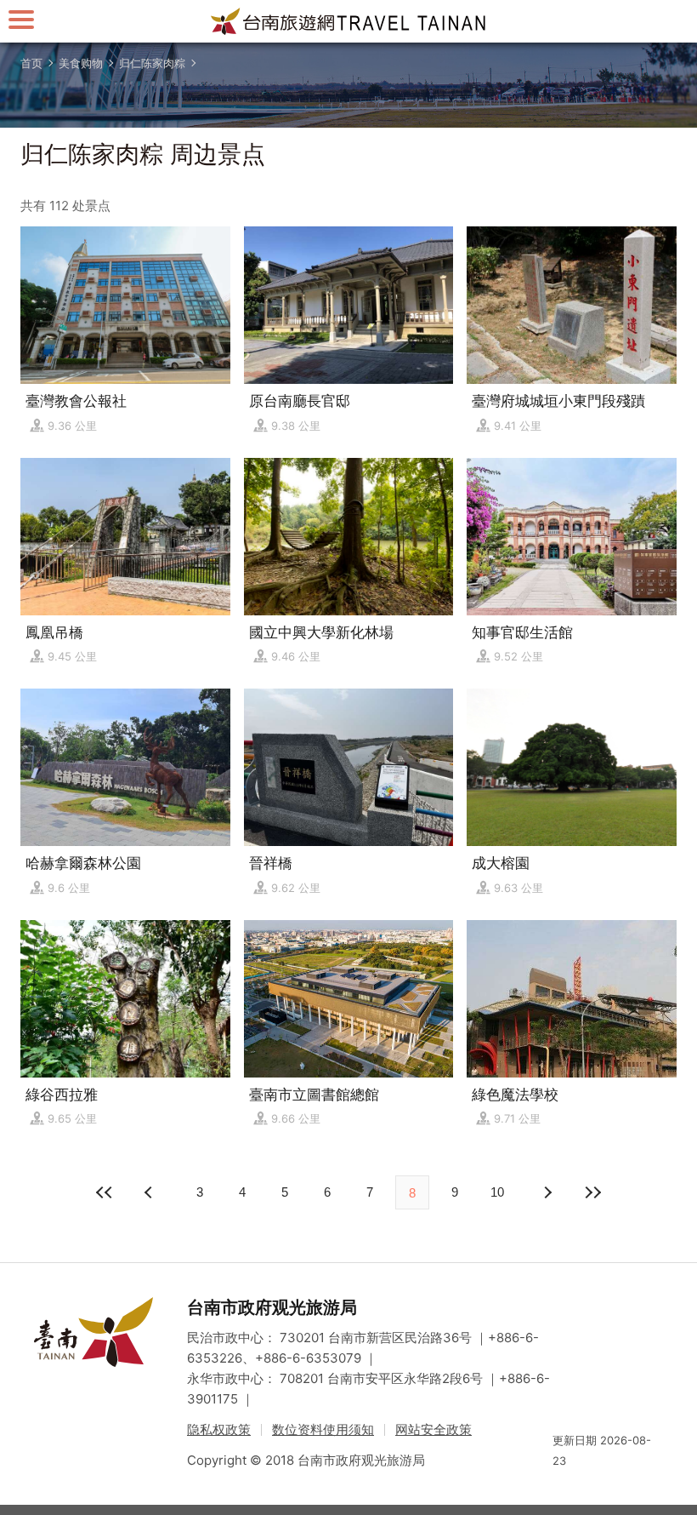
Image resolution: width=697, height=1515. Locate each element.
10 (497, 1192)
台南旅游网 (348, 21)
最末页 (592, 1192)
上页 (547, 1192)
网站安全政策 (433, 1429)
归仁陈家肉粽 (152, 63)
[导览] (21, 19)
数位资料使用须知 (323, 1429)
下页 (150, 1192)
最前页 (105, 1192)
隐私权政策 (219, 1429)
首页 (31, 63)
